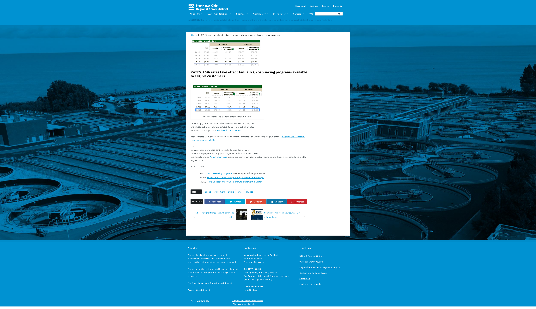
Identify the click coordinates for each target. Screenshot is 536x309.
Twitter (237, 202)
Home (194, 35)
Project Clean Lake (218, 157)
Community (259, 14)
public (231, 192)
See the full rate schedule (229, 130)
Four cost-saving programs (219, 173)
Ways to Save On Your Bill (311, 262)
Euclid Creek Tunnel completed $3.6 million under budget (235, 177)
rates (239, 192)
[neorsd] (208, 10)
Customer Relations (218, 14)
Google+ (257, 202)
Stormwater (279, 14)
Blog (311, 14)
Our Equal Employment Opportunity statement (210, 283)
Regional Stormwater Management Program (319, 267)
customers (219, 192)
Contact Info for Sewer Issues (313, 273)
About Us (195, 14)
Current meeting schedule (319, 20)
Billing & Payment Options (311, 256)
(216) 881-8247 (251, 290)
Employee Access (240, 301)
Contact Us (304, 279)
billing (208, 192)
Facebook (216, 202)
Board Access (256, 301)
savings (249, 192)
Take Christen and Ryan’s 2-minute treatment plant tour (235, 182)
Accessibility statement (199, 290)
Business (314, 6)
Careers (325, 6)
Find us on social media (310, 284)
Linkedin (278, 202)
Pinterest (299, 202)
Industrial (337, 6)
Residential (300, 6)
